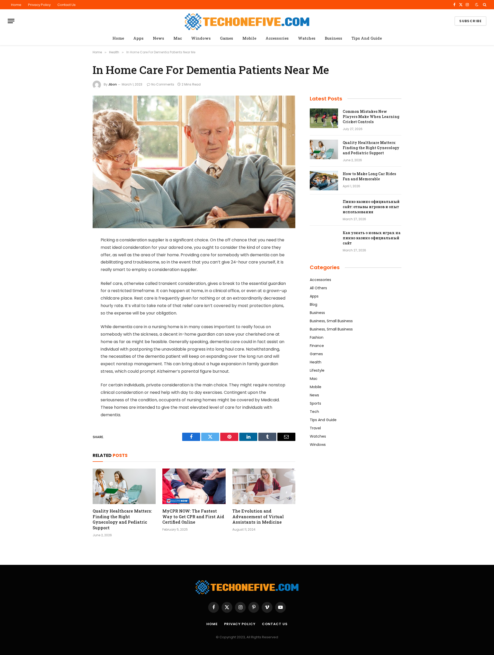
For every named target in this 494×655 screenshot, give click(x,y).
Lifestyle (317, 370)
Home (16, 4)
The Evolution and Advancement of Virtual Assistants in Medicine (258, 516)
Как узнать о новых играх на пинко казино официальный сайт (372, 237)
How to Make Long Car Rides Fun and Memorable (369, 176)
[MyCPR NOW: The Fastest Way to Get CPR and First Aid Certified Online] (193, 486)
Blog (313, 304)
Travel (315, 428)
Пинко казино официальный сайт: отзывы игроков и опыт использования (371, 206)
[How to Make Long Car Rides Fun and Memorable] (324, 180)
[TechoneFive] (247, 21)
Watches (306, 38)
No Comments (162, 84)
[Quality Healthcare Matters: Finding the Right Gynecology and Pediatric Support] (124, 486)
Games (226, 38)
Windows (201, 38)
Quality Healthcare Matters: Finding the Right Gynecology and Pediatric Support (122, 519)
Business (333, 38)
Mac (177, 38)
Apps (138, 38)
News (158, 38)
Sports (315, 403)
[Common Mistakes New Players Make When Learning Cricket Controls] (324, 118)
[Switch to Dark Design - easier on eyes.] (477, 4)
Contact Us (66, 4)
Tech (314, 411)
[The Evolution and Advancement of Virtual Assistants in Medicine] (263, 486)
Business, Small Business (331, 321)
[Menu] (11, 21)
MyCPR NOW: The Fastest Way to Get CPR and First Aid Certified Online (193, 516)
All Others (318, 288)
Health (315, 362)
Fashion (316, 337)
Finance (317, 345)
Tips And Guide (366, 38)
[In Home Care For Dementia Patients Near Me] (194, 162)
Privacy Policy (39, 4)
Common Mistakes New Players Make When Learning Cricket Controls (371, 116)
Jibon (112, 84)
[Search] (484, 4)
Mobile (249, 38)
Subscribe (470, 21)
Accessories (277, 38)
